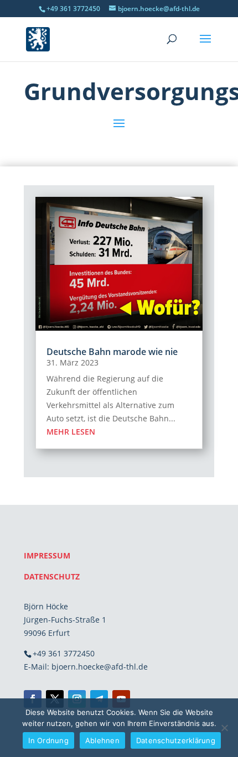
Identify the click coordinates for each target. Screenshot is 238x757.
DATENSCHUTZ (52, 576)
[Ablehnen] (224, 727)
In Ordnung (48, 740)
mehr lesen (70, 431)
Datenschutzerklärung (175, 740)
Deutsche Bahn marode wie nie (112, 352)
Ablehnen (102, 740)
